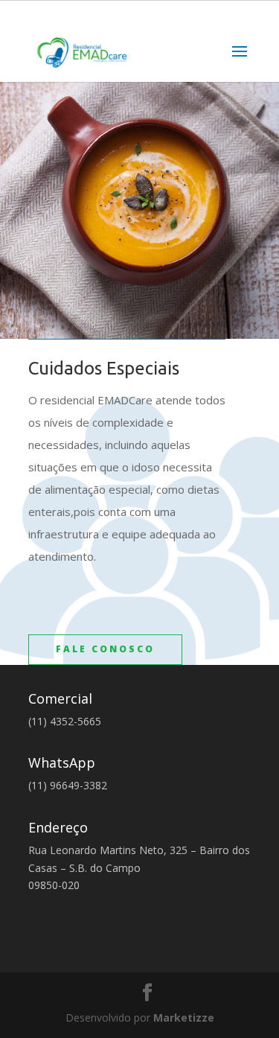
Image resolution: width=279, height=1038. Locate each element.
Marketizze (183, 1017)
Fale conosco (105, 649)
